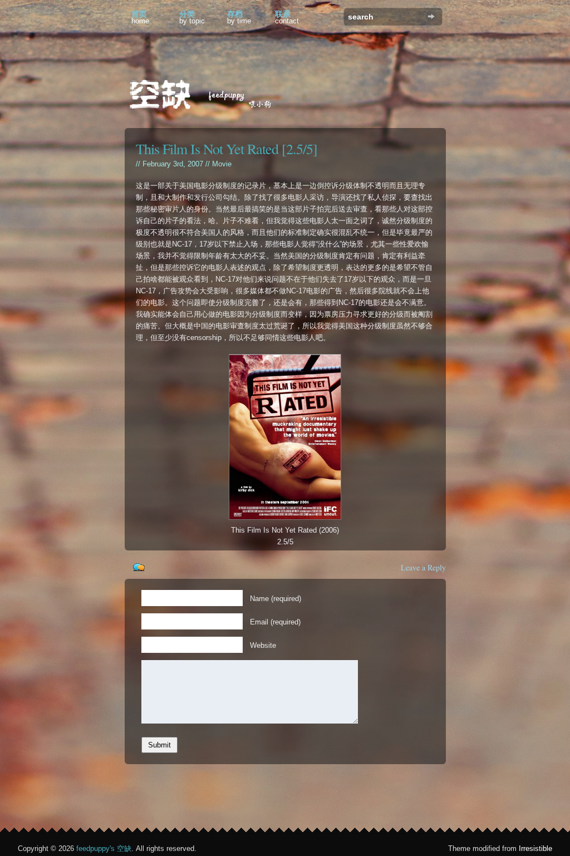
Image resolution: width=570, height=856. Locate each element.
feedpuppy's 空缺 (103, 848)
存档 (239, 17)
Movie (222, 164)
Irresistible (535, 848)
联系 (287, 17)
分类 (192, 17)
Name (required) (275, 598)
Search (431, 16)
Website (263, 645)
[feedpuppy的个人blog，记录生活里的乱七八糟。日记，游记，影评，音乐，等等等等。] (208, 96)
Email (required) (275, 622)
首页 (140, 17)
